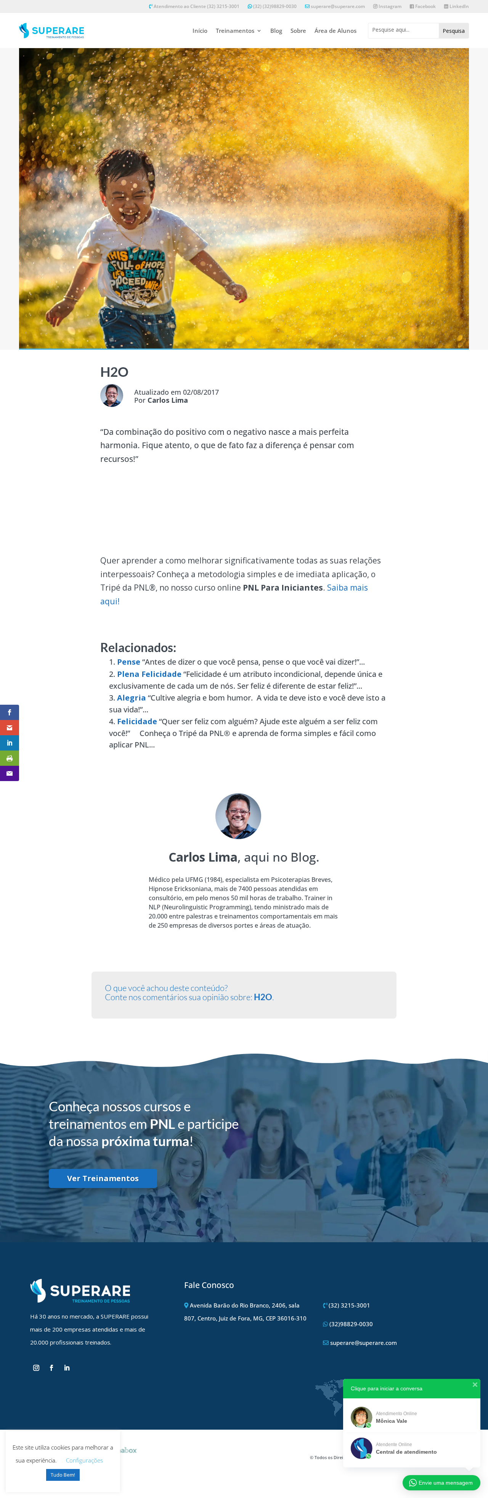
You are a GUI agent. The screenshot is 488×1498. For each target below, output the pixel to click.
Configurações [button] (84, 1460)
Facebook (425, 7)
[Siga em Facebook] (51, 1368)
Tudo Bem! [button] (63, 1474)
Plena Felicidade (149, 674)
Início (200, 30)
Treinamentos (235, 30)
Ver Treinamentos (103, 1178)
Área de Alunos (335, 30)
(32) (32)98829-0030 (274, 7)
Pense (128, 662)
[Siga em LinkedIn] (67, 1368)
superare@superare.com (338, 7)
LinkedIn (458, 7)
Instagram (389, 7)
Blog (276, 30)
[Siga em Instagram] (36, 1368)
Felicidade (137, 721)
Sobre (298, 30)
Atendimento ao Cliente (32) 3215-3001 (195, 7)
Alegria (131, 698)
